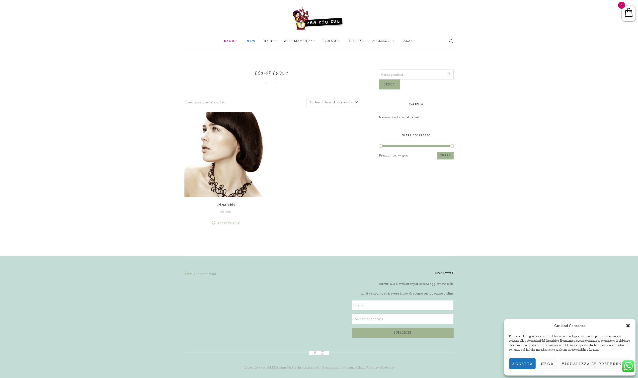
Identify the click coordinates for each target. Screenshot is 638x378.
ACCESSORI (381, 41)
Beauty (355, 41)
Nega (547, 364)
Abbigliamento (298, 41)
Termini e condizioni (200, 274)
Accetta (522, 364)
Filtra (445, 155)
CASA (406, 41)
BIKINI (268, 41)
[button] (628, 325)
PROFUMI (330, 41)
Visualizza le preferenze (595, 364)
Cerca (389, 84)
